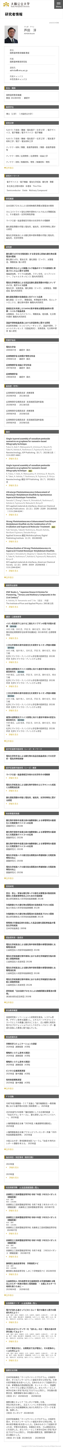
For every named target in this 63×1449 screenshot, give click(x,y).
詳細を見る (13, 458)
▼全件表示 (9, 167)
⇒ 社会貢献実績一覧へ (29, 1187)
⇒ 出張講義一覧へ (29, 1303)
